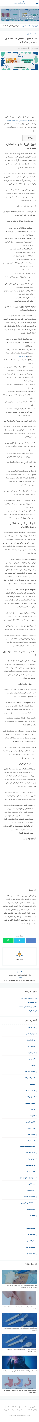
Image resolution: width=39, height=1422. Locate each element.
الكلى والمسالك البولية (27, 1146)
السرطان (32, 1116)
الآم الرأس (32, 1059)
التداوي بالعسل (30, 1091)
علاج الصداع (31, 1235)
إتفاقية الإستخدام (31, 1410)
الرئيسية (32, 1407)
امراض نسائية (30, 1165)
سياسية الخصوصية (17, 1410)
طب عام (32, 1222)
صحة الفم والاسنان (29, 1197)
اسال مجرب (31, 1053)
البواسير (32, 1084)
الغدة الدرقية (31, 1141)
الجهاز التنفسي (30, 1103)
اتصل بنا (6, 1410)
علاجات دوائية (30, 1247)
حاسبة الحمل (23, 1407)
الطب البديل (30, 34)
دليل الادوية (31, 1184)
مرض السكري (23, 357)
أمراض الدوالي (30, 1040)
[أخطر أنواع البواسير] (10, 15)
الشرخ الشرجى (30, 1122)
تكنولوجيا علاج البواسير (27, 1178)
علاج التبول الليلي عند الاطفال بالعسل (18, 120)
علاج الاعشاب (30, 1228)
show (25, 138)
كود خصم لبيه (32, 1002)
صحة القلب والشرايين (28, 1203)
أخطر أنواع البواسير (10, 19)
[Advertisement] (19, 92)
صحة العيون (31, 1190)
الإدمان (33, 1065)
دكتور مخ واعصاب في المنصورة (27, 1007)
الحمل (33, 1109)
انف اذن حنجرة (30, 1171)
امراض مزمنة (31, 1159)
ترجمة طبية (33, 1011)
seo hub (34, 48)
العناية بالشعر (30, 1135)
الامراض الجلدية (30, 1072)
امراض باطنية (30, 1153)
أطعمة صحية (31, 1027)
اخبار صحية (31, 1046)
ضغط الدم (31, 1216)
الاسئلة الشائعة (11, 1407)
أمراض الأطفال (30, 1034)
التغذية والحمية (30, 1097)
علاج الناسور (31, 1241)
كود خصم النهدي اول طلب (29, 998)
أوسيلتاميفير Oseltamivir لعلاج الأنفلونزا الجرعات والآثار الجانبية (29, 17)
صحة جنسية (31, 1209)
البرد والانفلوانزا (30, 1078)
